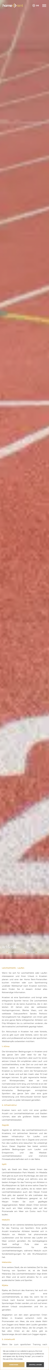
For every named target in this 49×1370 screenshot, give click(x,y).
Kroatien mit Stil (16, 952)
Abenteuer (30, 952)
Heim (4, 952)
